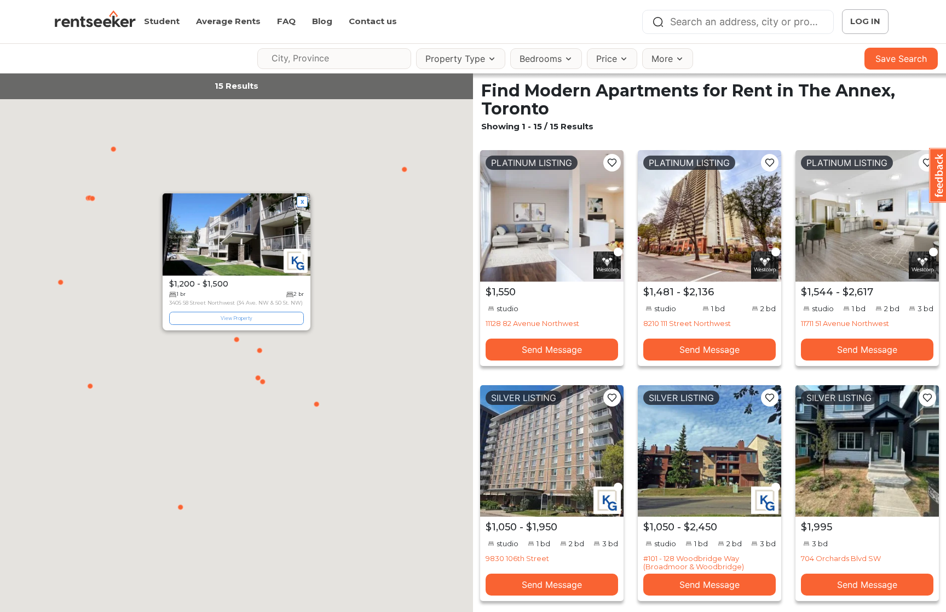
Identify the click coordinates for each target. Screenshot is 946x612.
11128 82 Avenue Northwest (532, 323)
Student (162, 21)
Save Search (901, 58)
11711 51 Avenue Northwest (845, 323)
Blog (322, 21)
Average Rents (228, 21)
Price (606, 58)
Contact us (373, 21)
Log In (865, 21)
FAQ (286, 21)
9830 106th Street (517, 558)
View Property (236, 318)
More (662, 58)
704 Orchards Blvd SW (841, 558)
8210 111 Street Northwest (687, 323)
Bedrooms (541, 58)
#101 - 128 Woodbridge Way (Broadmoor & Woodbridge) (693, 562)
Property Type (455, 58)
